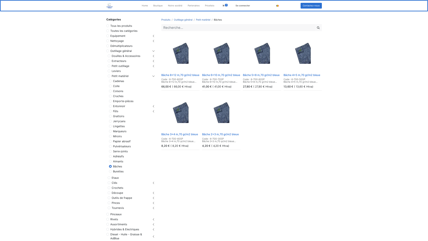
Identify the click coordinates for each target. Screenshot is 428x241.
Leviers (116, 71)
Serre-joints (120, 151)
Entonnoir (119, 106)
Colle (116, 86)
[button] (166, 67)
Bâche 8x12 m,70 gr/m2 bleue (180, 75)
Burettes (118, 171)
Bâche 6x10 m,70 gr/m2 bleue (221, 75)
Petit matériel (120, 76)
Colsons (118, 91)
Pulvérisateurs (122, 146)
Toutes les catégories (123, 30)
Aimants (118, 161)
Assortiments (118, 224)
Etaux (115, 177)
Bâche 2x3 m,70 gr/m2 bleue (220, 134)
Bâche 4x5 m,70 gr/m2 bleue (302, 75)
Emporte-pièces (123, 101)
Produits (165, 19)
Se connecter (243, 5)
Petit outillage (120, 66)
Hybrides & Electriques (124, 229)
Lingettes (119, 126)
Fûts (115, 111)
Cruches (118, 96)
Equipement (117, 35)
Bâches (117, 166)
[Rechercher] (318, 27)
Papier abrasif (122, 141)
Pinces (116, 203)
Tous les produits (121, 25)
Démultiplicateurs (121, 46)
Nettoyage (117, 41)
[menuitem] (145, 6)
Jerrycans (119, 121)
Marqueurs (119, 131)
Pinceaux (116, 214)
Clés (114, 182)
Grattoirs (118, 116)
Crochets (117, 187)
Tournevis (118, 208)
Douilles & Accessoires (126, 56)
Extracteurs (119, 61)
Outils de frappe (122, 197)
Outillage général (121, 51)
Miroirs (117, 136)
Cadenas (118, 81)
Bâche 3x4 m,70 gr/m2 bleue (179, 134)
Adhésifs (118, 156)
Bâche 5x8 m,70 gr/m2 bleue (261, 75)
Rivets (114, 219)
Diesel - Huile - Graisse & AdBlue (126, 236)
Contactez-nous (311, 5)
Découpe (117, 192)
